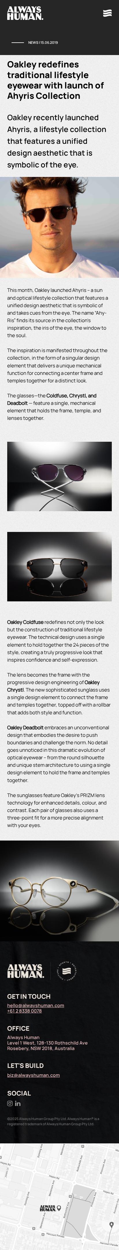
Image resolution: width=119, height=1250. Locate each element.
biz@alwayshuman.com (33, 1075)
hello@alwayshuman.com (35, 1005)
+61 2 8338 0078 (24, 1011)
